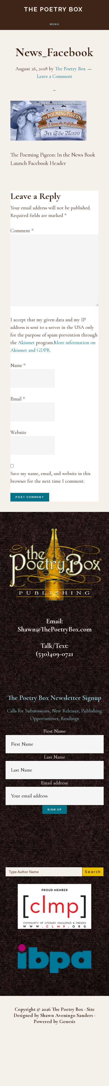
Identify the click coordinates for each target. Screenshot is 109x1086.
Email (17, 399)
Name (17, 365)
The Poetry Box (53, 9)
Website (18, 432)
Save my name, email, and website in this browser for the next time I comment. (50, 477)
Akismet (26, 343)
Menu (55, 24)
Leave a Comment (54, 76)
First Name (54, 731)
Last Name (54, 757)
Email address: (54, 783)
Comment (21, 231)
